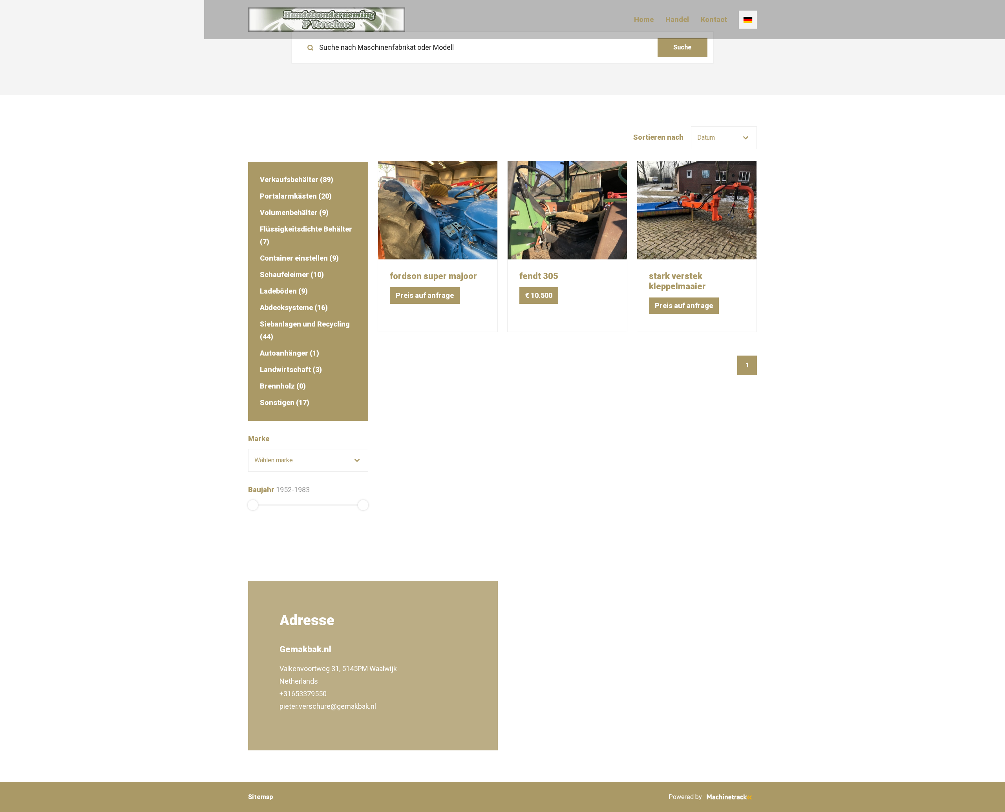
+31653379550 (303, 694)
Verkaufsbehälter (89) (296, 179)
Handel (677, 19)
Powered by (685, 797)
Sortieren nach (658, 137)
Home (644, 19)
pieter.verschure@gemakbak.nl (328, 706)
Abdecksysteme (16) (294, 307)
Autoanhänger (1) (289, 353)
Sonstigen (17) (284, 402)
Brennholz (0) (283, 386)
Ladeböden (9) (284, 291)
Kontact (714, 19)
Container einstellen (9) (299, 258)
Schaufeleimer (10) (292, 274)
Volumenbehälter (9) (294, 212)
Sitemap (260, 797)
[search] (502, 47)
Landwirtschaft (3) (291, 369)
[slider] (253, 505)
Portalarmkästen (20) (296, 196)
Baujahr (261, 489)
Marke (258, 438)
